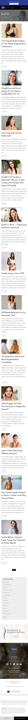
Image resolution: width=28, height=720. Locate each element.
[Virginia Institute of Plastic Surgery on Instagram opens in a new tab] (7, 664)
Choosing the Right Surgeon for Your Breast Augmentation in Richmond (13, 43)
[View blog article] (11, 31)
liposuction (13, 704)
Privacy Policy (16, 686)
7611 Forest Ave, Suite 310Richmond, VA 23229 (14, 671)
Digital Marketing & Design (15, 692)
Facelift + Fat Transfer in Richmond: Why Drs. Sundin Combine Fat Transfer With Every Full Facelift (13, 181)
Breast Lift (5, 587)
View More (4, 66)
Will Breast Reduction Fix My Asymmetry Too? (13, 314)
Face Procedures (6, 592)
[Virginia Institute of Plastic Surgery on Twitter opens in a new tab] (14, 664)
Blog (6, 17)
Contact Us (16, 636)
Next (14, 570)
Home (2, 17)
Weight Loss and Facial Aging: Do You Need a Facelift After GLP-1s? (11, 91)
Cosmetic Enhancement (7, 589)
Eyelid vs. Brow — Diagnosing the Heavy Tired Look (13, 226)
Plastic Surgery (6, 603)
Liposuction (5, 597)
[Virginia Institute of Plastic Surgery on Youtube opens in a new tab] (17, 664)
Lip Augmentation (6, 595)
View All (4, 617)
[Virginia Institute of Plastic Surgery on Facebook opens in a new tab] (10, 664)
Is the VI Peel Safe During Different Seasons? (11, 452)
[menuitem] (7, 664)
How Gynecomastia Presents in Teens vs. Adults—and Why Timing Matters (13, 495)
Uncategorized (5, 611)
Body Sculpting (6, 582)
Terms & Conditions (8, 686)
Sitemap (21, 686)
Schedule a (16, 631)
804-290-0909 (9, 713)
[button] (26, 7)
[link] (14, 657)
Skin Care (5, 608)
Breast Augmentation (7, 584)
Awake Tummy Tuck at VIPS (12, 273)
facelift (7, 704)
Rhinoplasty (5, 605)
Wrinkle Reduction (6, 613)
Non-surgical (5, 600)
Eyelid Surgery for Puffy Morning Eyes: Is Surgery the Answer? (13, 406)
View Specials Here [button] (14, 3)
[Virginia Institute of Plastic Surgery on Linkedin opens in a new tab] (21, 664)
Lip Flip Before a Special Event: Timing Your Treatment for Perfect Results (13, 540)
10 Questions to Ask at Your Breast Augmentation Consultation (12, 359)
